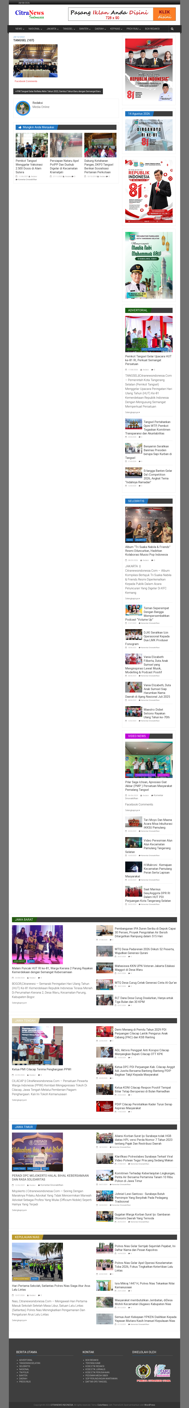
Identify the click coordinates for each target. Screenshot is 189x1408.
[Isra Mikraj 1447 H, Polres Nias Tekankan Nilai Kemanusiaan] (104, 1285)
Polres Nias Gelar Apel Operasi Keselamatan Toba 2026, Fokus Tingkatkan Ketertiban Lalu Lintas (144, 1266)
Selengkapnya (132, 412)
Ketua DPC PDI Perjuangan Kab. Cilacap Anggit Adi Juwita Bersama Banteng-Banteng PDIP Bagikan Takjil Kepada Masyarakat (145, 1070)
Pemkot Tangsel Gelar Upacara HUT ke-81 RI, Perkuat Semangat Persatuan (148, 360)
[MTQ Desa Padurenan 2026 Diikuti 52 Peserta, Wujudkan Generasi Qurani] (104, 951)
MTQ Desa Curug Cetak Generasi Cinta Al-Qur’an (146, 982)
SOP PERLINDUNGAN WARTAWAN (101, 1378)
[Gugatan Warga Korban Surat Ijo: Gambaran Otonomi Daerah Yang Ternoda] (104, 1216)
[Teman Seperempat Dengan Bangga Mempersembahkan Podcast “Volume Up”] (133, 610)
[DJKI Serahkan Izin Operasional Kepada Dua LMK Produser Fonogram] (133, 634)
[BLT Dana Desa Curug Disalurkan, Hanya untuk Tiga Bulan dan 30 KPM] (104, 1000)
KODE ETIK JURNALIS (95, 1369)
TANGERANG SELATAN (145, 775)
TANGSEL (68, 28)
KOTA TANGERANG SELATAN (154, 349)
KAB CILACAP (35, 1062)
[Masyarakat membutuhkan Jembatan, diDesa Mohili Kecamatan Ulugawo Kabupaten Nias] (104, 1302)
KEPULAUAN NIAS (21, 1279)
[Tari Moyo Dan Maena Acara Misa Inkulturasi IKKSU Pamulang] (133, 821)
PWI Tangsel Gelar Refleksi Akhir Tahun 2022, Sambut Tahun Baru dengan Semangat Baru (59, 91)
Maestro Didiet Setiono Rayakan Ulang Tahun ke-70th (157, 713)
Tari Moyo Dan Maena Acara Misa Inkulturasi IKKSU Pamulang (158, 823)
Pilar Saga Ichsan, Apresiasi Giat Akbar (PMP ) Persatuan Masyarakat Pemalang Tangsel (148, 786)
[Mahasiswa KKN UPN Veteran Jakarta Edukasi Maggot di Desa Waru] (104, 968)
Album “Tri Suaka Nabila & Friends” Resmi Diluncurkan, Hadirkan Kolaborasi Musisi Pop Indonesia (147, 550)
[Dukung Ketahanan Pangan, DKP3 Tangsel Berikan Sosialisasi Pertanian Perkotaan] (100, 145)
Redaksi (34, 176)
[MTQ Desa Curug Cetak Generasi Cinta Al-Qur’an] (104, 984)
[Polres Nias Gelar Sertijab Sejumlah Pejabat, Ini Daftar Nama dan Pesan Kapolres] (104, 1248)
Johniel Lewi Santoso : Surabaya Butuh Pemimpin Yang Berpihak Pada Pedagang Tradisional (141, 1197)
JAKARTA (51, 28)
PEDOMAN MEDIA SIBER (96, 1375)
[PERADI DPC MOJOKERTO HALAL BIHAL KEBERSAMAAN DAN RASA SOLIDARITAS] (37, 1152)
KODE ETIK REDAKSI (94, 1366)
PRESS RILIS (25, 1381)
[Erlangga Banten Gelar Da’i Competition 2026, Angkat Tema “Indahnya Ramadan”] (133, 472)
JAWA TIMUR (19, 1169)
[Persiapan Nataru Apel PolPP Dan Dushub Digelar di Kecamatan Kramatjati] (66, 145)
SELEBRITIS (140, 540)
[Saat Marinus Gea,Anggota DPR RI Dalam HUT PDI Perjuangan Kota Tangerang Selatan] (133, 891)
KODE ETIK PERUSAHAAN (97, 1372)
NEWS (19, 28)
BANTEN (83, 28)
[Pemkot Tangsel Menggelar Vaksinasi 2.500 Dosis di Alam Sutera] (32, 145)
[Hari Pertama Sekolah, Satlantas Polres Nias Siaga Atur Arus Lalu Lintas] (37, 1262)
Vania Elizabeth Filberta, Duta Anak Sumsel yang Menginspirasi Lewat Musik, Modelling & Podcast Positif (146, 664)
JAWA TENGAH (20, 1062)
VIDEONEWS (163, 775)
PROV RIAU (133, 28)
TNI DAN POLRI (47, 1279)
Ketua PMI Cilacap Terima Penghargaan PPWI (41, 1069)
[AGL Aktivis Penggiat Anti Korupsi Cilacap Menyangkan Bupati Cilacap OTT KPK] (104, 1052)
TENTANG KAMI (92, 1363)
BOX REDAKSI (152, 28)
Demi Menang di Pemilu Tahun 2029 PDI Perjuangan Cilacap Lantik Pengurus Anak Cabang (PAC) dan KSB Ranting (141, 1033)
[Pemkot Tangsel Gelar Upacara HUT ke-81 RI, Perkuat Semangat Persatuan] (149, 334)
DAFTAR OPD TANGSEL (96, 1381)
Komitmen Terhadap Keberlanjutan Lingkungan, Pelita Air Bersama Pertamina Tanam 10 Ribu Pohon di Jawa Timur (145, 1177)
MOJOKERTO (33, 1169)
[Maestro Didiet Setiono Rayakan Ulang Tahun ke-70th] (133, 711)
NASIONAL (34, 28)
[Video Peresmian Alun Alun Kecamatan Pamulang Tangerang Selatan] (133, 842)
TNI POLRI (23, 1372)
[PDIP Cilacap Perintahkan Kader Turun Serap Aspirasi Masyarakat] (104, 1106)
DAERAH (99, 28)
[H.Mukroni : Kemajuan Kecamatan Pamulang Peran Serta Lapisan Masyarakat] (133, 866)
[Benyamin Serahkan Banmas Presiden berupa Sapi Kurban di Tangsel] (133, 448)
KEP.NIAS (115, 28)
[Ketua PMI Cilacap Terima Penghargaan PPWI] (37, 1045)
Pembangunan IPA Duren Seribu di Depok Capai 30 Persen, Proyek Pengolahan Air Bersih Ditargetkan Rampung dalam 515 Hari (145, 932)
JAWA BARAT (19, 961)
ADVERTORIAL (133, 349)
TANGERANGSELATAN (29, 1363)
